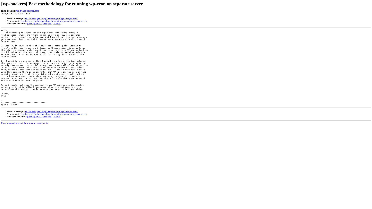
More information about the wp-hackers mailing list (24, 123)
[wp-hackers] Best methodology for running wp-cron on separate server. (54, 21)
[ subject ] (47, 23)
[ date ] (30, 23)
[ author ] (57, 23)
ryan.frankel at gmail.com (27, 11)
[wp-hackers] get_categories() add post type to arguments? (51, 18)
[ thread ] (38, 23)
